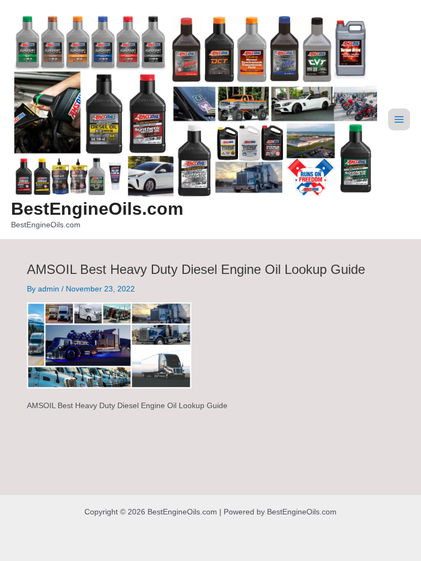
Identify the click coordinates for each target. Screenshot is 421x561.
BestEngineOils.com (97, 209)
